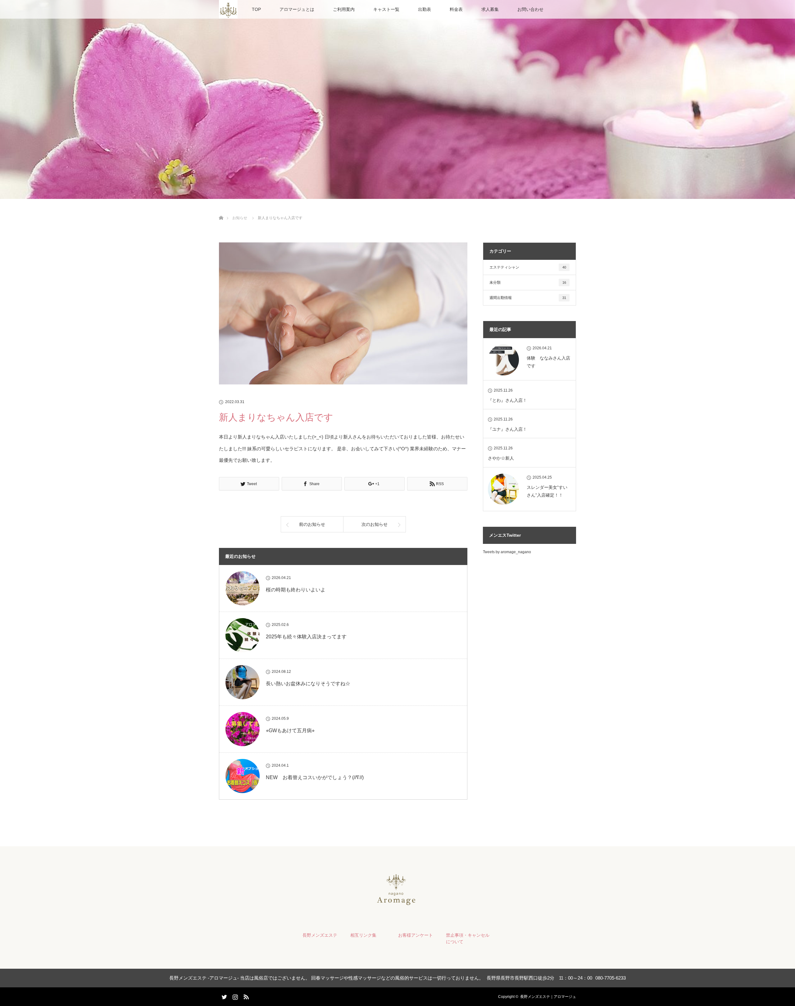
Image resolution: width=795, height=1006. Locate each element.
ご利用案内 (344, 9)
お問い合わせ (530, 9)
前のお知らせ (312, 524)
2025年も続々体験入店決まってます (306, 636)
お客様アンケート (415, 935)
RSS (245, 995)
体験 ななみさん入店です (548, 362)
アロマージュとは (296, 9)
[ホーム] (221, 210)
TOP (256, 9)
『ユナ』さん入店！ (507, 429)
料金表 (456, 9)
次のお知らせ (374, 524)
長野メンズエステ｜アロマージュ (548, 997)
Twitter (223, 995)
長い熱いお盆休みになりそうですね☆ (308, 683)
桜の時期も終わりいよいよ (295, 589)
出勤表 (424, 9)
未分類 (527, 282)
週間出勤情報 (527, 298)
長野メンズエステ (319, 935)
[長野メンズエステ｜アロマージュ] (397, 904)
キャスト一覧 (386, 9)
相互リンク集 (363, 935)
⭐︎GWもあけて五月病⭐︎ (290, 730)
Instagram (234, 995)
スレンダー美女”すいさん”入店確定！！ (547, 491)
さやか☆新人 (501, 458)
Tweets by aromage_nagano (507, 552)
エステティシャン (527, 267)
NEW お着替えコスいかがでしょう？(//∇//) (315, 777)
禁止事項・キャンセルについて (467, 938)
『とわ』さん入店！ (507, 400)
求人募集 (490, 9)
